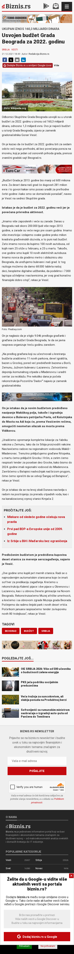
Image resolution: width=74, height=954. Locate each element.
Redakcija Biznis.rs (39, 53)
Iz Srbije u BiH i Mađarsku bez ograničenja (37, 541)
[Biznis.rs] (18, 826)
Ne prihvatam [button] (48, 946)
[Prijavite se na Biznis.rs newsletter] (56, 6)
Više (56, 65)
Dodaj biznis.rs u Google (39, 937)
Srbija (6, 49)
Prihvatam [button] (24, 946)
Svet (8, 868)
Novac (39, 868)
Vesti (14, 49)
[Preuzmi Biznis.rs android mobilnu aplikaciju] (46, 6)
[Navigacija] (66, 6)
